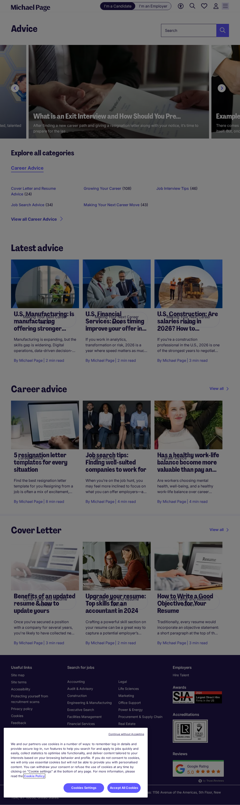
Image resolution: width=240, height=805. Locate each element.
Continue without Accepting (126, 734)
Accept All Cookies (124, 788)
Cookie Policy (34, 776)
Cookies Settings (84, 788)
